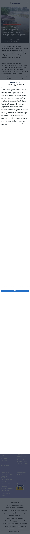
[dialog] (15, 267)
